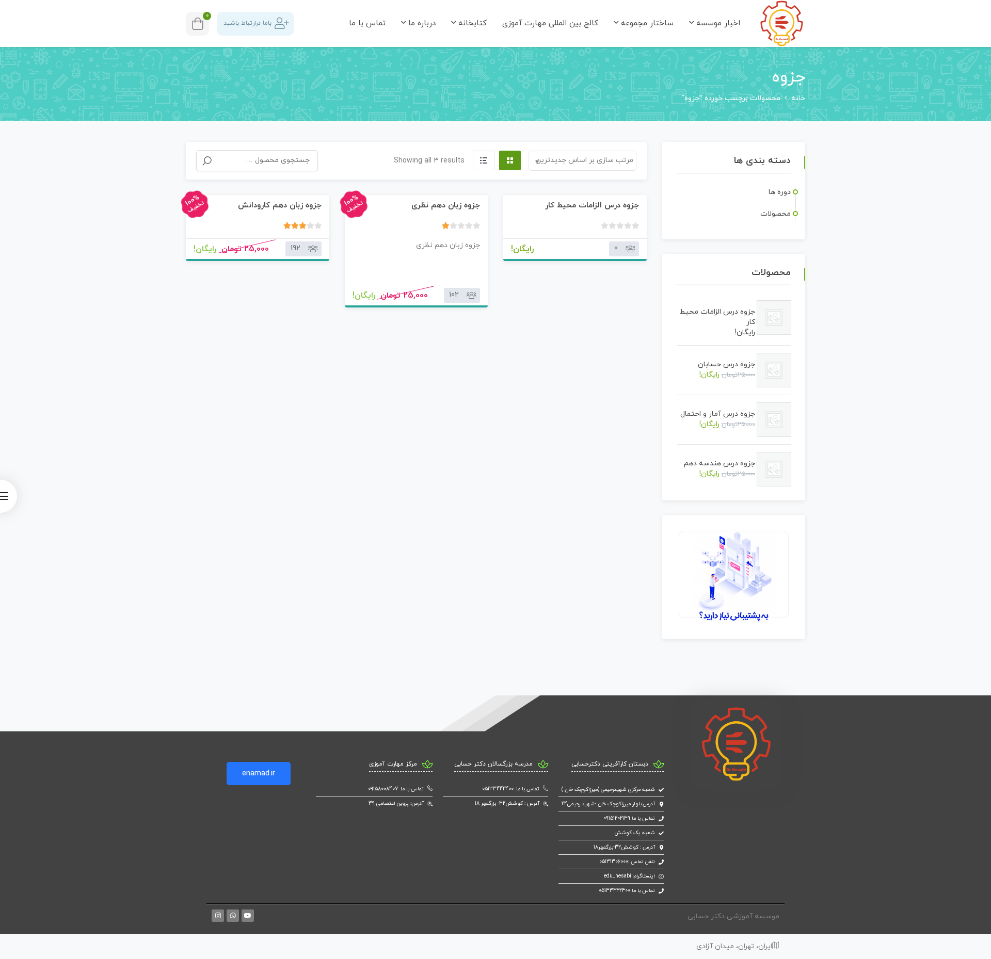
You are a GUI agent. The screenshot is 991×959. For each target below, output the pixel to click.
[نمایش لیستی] (483, 160)
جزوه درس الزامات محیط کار (592, 205)
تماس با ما (367, 23)
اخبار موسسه (717, 23)
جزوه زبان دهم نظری (445, 205)
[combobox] (582, 161)
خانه (798, 98)
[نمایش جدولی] (510, 160)
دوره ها (780, 192)
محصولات (775, 214)
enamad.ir (258, 773)
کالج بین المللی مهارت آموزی (550, 23)
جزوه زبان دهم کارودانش (280, 205)
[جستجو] (207, 161)
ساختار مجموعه (646, 23)
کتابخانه (471, 23)
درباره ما (421, 23)
